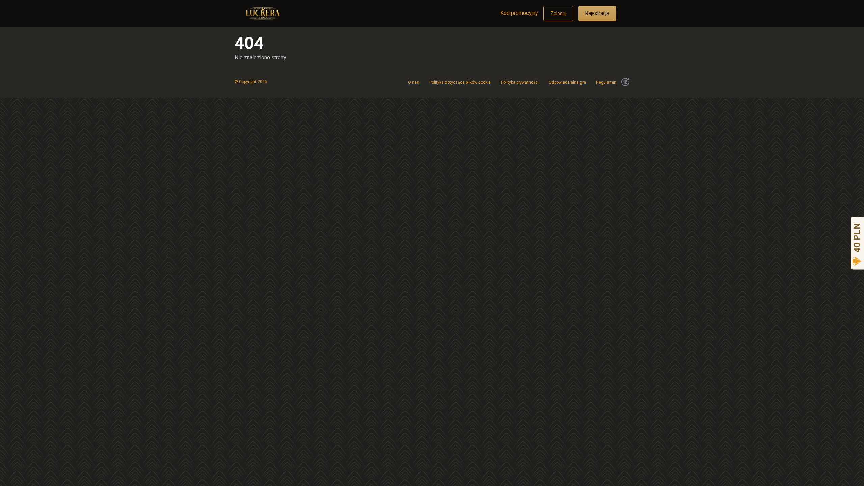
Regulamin (606, 82)
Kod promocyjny (519, 13)
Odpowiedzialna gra (567, 82)
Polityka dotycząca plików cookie (460, 82)
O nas (413, 82)
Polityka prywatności (520, 82)
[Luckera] (262, 11)
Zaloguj (558, 13)
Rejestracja (597, 13)
